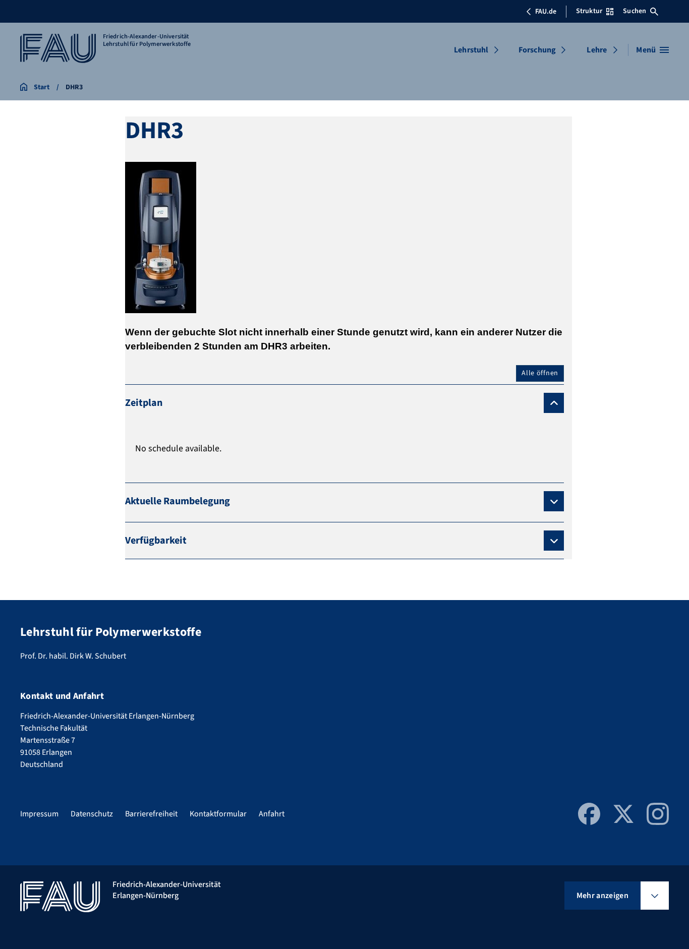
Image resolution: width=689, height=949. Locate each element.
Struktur (589, 11)
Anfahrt (271, 813)
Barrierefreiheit (151, 813)
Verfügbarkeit (156, 540)
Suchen (634, 11)
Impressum (39, 813)
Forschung (537, 49)
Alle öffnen (540, 373)
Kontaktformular (218, 813)
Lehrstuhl (471, 49)
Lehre (597, 49)
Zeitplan (143, 403)
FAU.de (545, 12)
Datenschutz (92, 813)
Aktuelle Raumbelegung (177, 501)
